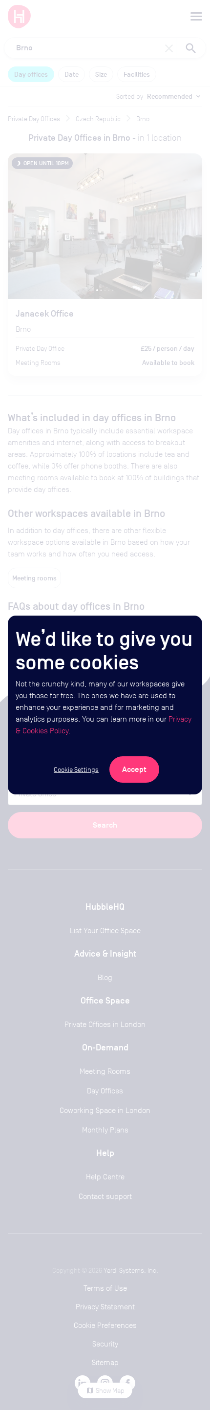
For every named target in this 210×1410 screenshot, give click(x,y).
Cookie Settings (76, 769)
